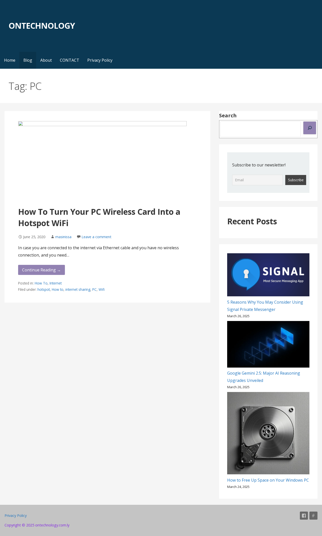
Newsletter (313, 516)
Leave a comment (96, 236)
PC (94, 289)
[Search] (309, 127)
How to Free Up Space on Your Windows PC (268, 480)
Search (228, 115)
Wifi (102, 289)
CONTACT (69, 60)
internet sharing (77, 289)
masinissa (63, 236)
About (46, 60)
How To (41, 283)
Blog (27, 60)
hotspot (43, 289)
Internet (56, 283)
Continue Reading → (41, 270)
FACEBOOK (304, 516)
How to (57, 289)
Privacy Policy (99, 60)
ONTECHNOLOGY (42, 25)
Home (9, 60)
